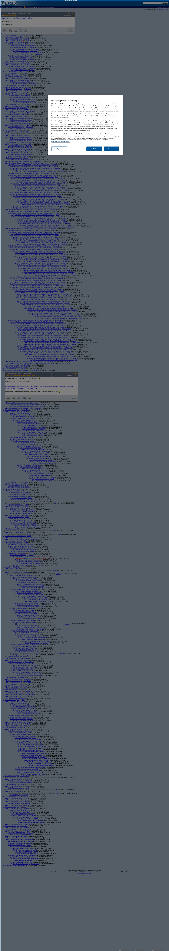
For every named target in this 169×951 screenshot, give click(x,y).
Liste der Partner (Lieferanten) (60, 141)
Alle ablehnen (94, 149)
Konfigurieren (59, 149)
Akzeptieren (111, 149)
